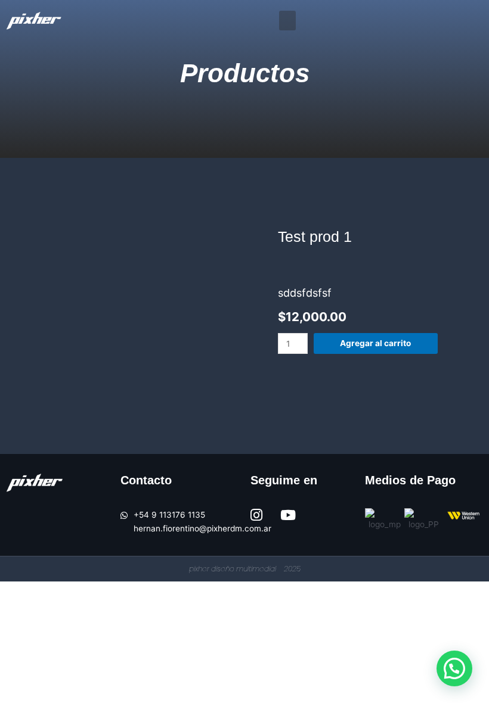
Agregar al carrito (375, 343)
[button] (287, 20)
